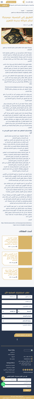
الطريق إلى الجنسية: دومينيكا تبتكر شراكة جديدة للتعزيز (22, 12)
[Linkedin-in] (27, 370)
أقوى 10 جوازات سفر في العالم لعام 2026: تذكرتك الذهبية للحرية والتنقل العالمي (10, 272)
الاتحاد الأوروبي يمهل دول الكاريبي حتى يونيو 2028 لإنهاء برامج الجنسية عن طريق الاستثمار (10, 257)
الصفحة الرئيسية (30, 10)
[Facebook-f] (32, 370)
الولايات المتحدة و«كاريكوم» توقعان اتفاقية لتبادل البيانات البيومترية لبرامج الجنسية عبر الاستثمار (10, 241)
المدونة (22, 10)
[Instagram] (30, 370)
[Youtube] (23, 370)
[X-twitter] (25, 370)
